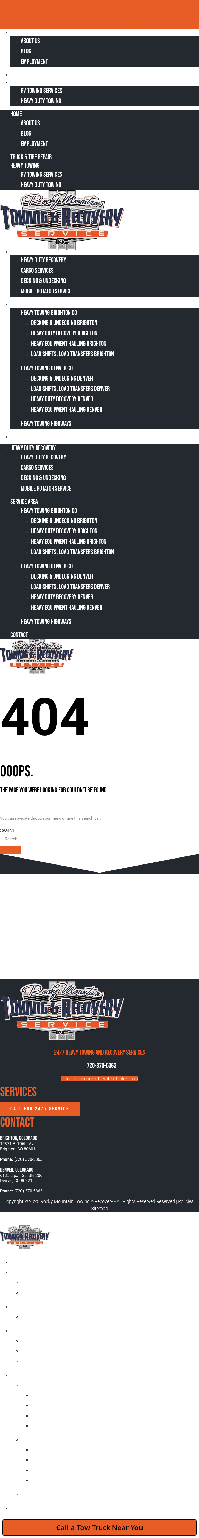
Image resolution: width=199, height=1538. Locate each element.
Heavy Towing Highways (46, 424)
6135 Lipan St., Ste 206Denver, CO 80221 (21, 1178)
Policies (186, 1201)
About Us (30, 41)
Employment (34, 62)
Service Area (27, 304)
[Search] (10, 850)
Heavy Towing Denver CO (47, 369)
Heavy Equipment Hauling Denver (66, 410)
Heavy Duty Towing (41, 101)
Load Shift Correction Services (55, 1340)
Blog (26, 51)
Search (7, 830)
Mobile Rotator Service (46, 291)
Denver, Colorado (16, 1169)
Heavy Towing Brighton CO (49, 313)
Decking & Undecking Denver (62, 379)
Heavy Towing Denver (43, 1439)
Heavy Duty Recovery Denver (62, 399)
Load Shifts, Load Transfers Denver (70, 389)
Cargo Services (37, 271)
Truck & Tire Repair (34, 74)
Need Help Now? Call (83, 13)
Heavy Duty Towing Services (40, 1306)
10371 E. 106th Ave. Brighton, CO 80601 (18, 1146)
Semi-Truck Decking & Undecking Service (64, 1351)
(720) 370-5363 (122, 13)
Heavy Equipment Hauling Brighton (68, 344)
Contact (22, 436)
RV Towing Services (41, 91)
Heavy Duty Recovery (36, 251)
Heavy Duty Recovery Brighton (64, 333)
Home (19, 32)
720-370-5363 (101, 1066)
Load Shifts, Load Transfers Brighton (72, 354)
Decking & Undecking (43, 281)
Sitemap (99, 1208)
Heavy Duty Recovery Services (43, 1330)
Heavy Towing (28, 82)
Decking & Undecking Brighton (64, 323)
